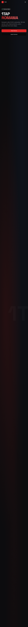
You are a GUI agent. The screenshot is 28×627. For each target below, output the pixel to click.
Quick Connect (14, 34)
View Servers (14, 30)
